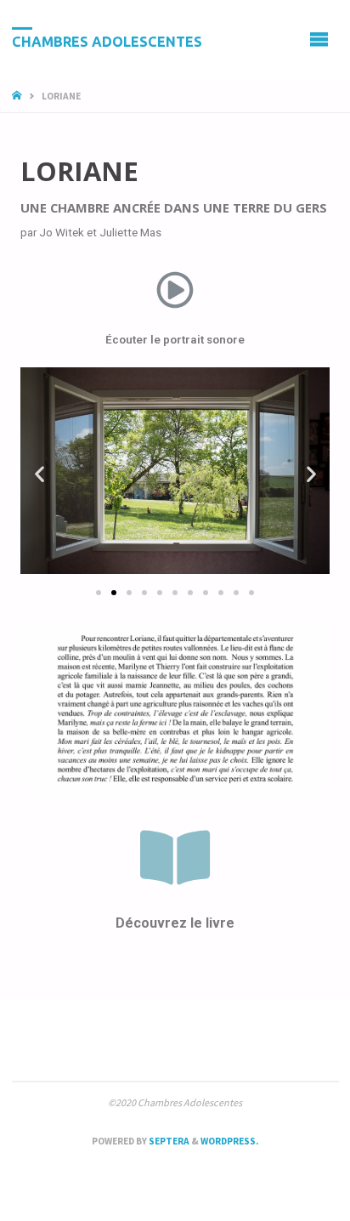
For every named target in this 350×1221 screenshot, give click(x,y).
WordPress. (229, 1141)
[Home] (18, 96)
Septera (168, 1141)
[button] (98, 592)
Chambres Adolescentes (107, 40)
